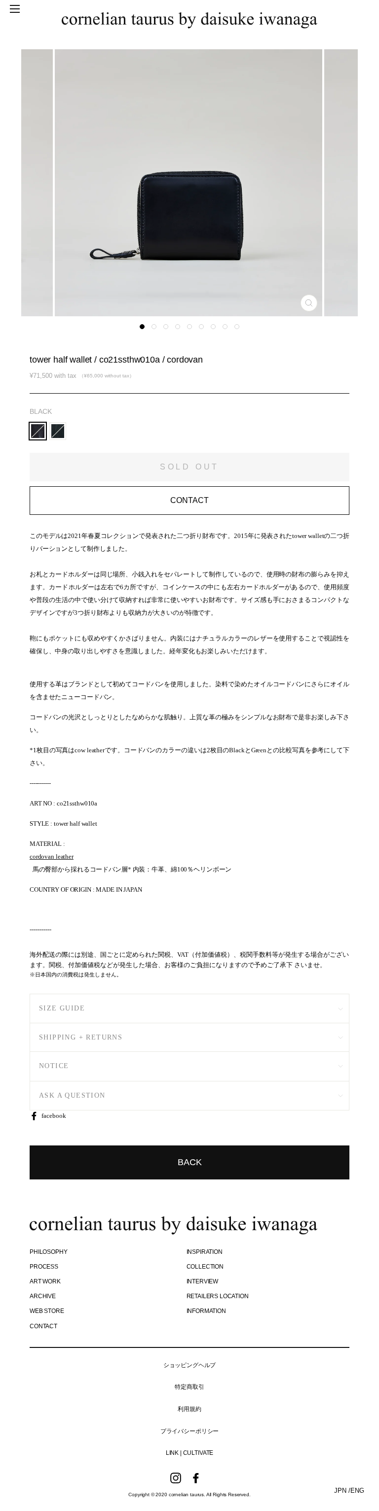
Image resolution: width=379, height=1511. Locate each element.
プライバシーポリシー (189, 1431)
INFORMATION (206, 1311)
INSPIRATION (205, 1251)
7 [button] (213, 326)
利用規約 (189, 1409)
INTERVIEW (203, 1281)
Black (41, 411)
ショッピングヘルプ (189, 1365)
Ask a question (72, 1095)
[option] (189, 182)
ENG (357, 1490)
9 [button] (236, 326)
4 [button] (177, 326)
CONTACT (43, 1326)
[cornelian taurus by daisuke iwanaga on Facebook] (195, 1478)
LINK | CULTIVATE (189, 1452)
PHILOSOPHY (48, 1251)
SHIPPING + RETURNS (80, 1037)
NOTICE (54, 1066)
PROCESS (44, 1266)
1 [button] (142, 326)
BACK (190, 1162)
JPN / (342, 1490)
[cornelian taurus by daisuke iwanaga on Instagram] (175, 1478)
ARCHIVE (43, 1296)
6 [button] (201, 326)
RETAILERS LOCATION (218, 1296)
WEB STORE (47, 1311)
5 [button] (189, 326)
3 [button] (165, 326)
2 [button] (154, 326)
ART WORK (45, 1281)
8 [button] (225, 326)
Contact (189, 500)
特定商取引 (189, 1386)
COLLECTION (205, 1266)
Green (58, 431)
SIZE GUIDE (62, 1008)
